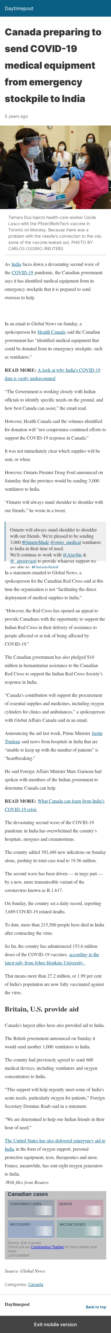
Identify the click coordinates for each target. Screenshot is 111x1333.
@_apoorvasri (23, 561)
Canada (35, 1284)
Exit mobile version (55, 1324)
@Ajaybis (72, 554)
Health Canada (51, 332)
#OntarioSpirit (45, 567)
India (16, 264)
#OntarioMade (35, 542)
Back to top (96, 1307)
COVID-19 (22, 272)
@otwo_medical (65, 542)
